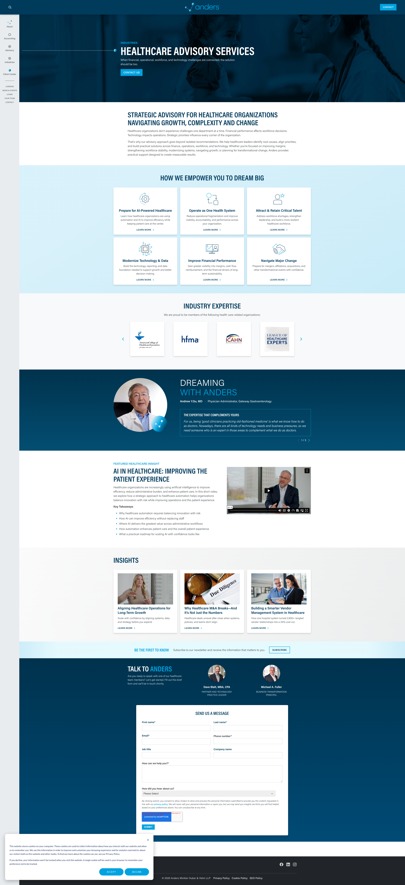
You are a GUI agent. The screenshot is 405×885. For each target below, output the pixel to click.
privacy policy (161, 804)
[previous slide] (123, 339)
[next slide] (301, 339)
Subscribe (279, 650)
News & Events (9, 91)
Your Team (9, 98)
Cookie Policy (240, 878)
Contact (388, 7)
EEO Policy (256, 878)
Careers (10, 87)
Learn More (143, 229)
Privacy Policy (112, 854)
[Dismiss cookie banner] (148, 840)
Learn (9, 95)
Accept (111, 871)
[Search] (10, 7)
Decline (137, 871)
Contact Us (131, 72)
